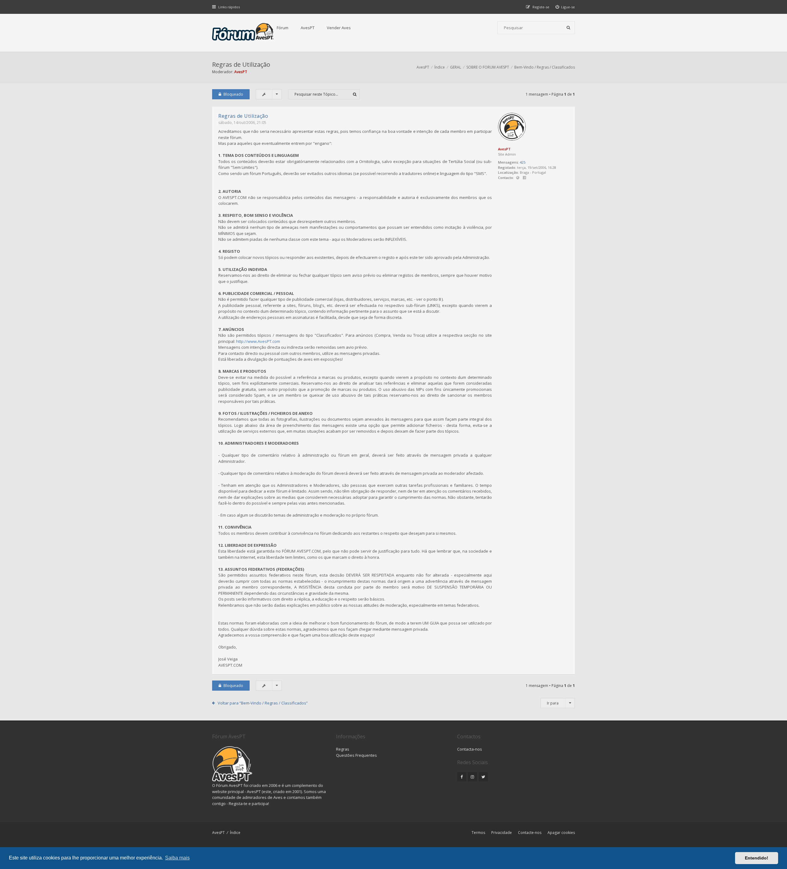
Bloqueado (233, 94)
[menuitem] (565, 7)
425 (522, 162)
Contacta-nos (469, 749)
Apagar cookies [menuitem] (561, 832)
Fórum (282, 27)
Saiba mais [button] (177, 857)
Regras (342, 749)
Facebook (524, 178)
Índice (235, 832)
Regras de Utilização (241, 64)
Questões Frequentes (356, 755)
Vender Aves (339, 27)
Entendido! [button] (756, 857)
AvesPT (307, 27)
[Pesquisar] (568, 28)
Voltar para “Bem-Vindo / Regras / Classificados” (263, 703)
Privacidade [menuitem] (501, 832)
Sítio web (517, 178)
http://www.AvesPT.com (258, 341)
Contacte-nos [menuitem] (529, 832)
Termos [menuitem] (478, 832)
